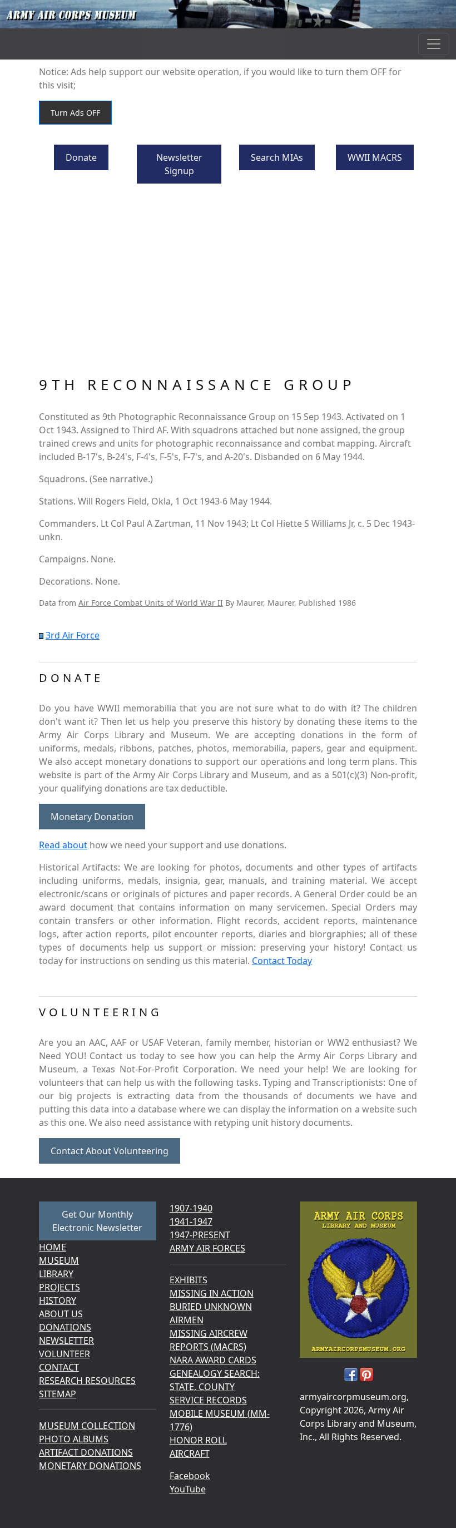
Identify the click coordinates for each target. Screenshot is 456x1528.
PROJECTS (59, 1287)
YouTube (188, 1489)
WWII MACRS (375, 157)
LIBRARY (56, 1274)
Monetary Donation (92, 816)
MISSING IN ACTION (212, 1293)
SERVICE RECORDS (208, 1400)
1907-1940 (191, 1208)
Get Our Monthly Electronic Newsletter (97, 1221)
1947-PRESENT (200, 1235)
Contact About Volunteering (109, 1151)
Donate (81, 157)
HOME (52, 1247)
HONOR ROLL (198, 1440)
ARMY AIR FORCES (207, 1248)
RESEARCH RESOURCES (87, 1380)
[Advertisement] (228, 281)
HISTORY (57, 1300)
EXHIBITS (188, 1280)
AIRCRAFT (190, 1453)
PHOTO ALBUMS (73, 1439)
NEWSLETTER (66, 1340)
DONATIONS (65, 1327)
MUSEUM (59, 1260)
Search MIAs (277, 157)
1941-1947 (191, 1221)
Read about (63, 845)
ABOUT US (61, 1314)
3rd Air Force (73, 635)
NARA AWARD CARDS (213, 1360)
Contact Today (282, 961)
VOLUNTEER (64, 1354)
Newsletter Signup (179, 164)
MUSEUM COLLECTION (87, 1426)
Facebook (190, 1476)
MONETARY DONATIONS (90, 1466)
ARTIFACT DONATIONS (86, 1452)
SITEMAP (57, 1394)
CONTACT (59, 1367)
